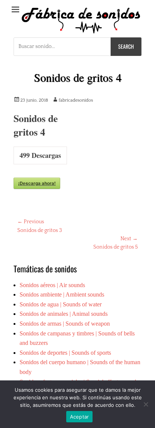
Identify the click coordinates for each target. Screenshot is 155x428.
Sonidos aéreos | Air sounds (52, 285)
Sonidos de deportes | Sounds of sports (65, 352)
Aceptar (79, 417)
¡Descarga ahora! (37, 183)
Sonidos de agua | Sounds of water (61, 304)
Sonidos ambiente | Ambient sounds (62, 294)
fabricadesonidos (76, 100)
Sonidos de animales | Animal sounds (64, 314)
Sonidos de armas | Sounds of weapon (65, 323)
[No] (145, 404)
